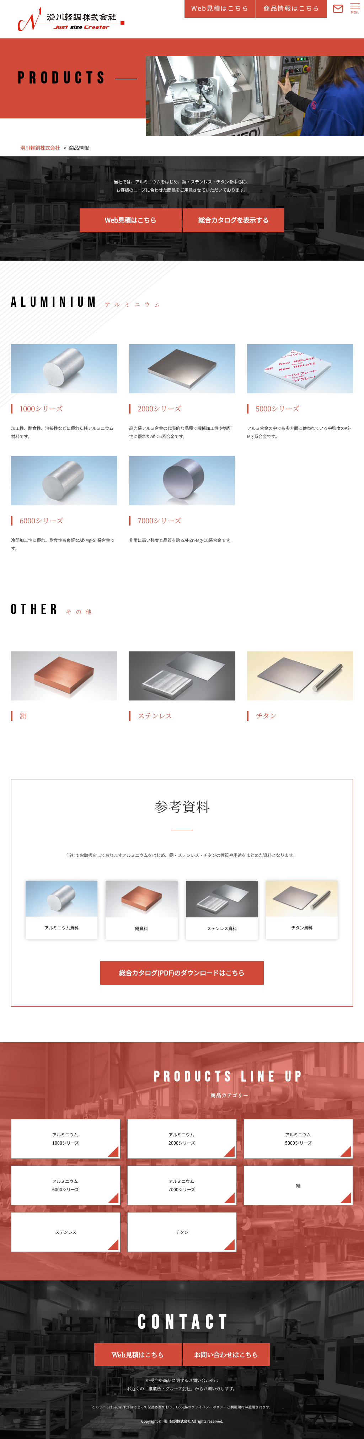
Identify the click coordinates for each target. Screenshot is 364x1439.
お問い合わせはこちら (226, 1354)
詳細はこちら (64, 394)
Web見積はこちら (219, 7)
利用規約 (237, 1407)
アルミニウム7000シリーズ (181, 1185)
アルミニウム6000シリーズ (65, 1185)
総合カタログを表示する (233, 219)
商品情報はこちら (291, 7)
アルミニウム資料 (61, 927)
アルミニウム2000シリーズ (181, 1138)
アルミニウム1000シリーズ (65, 1138)
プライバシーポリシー (209, 1407)
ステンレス (65, 1232)
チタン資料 (301, 927)
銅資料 (141, 928)
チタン (182, 1232)
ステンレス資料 (222, 928)
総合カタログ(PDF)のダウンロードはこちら (182, 972)
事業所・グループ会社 (169, 1388)
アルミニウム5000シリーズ (298, 1138)
